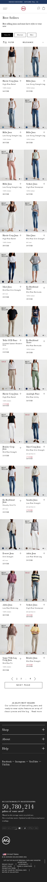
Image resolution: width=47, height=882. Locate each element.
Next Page (23, 685)
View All (7, 35)
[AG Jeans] (23, 8)
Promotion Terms (9, 868)
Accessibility (23, 864)
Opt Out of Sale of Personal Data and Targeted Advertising (22, 861)
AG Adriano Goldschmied (13, 857)
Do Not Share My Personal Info (14, 870)
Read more (37, 711)
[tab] (19, 76)
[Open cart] (43, 9)
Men (32, 35)
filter (11, 42)
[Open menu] (5, 8)
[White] (3, 335)
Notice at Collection (10, 872)
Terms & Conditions (24, 866)
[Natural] (3, 179)
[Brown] (3, 76)
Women (20, 35)
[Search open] (38, 8)
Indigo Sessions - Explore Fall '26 (23, 2)
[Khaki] (27, 548)
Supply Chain (7, 866)
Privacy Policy (7, 864)
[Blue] (27, 76)
